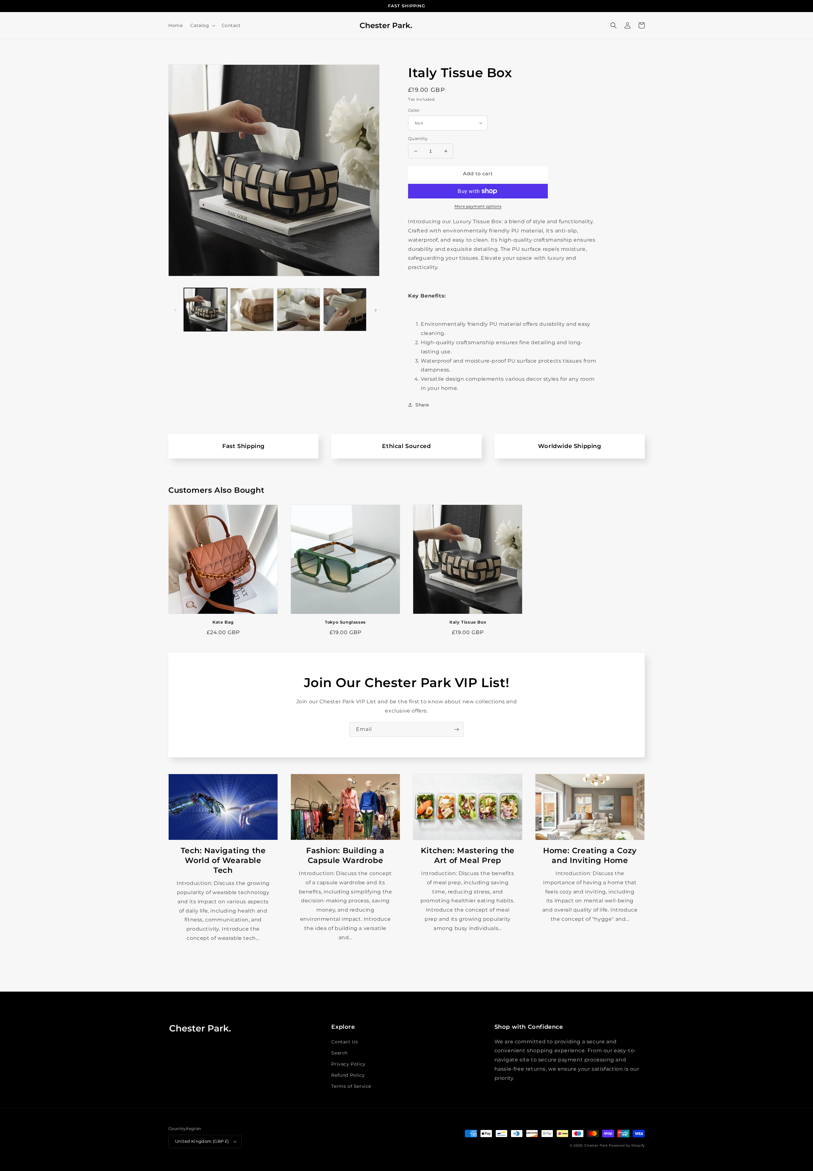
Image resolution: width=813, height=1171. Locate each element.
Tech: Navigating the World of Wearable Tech (223, 860)
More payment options (477, 206)
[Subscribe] (456, 729)
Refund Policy (348, 1075)
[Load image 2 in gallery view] (251, 309)
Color (414, 110)
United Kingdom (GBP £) (202, 1141)
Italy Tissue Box (467, 622)
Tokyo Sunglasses (345, 622)
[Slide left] (175, 310)
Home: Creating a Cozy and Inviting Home (590, 855)
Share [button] (422, 405)
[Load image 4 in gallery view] (344, 309)
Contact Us (344, 1042)
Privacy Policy (348, 1064)
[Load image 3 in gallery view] (298, 309)
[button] (202, 25)
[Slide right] (376, 310)
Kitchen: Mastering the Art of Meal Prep (467, 855)
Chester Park (596, 1145)
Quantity (417, 138)
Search (339, 1053)
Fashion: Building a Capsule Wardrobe (345, 855)
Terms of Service (351, 1086)
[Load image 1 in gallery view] (205, 309)
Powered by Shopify (627, 1145)
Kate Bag (223, 622)
